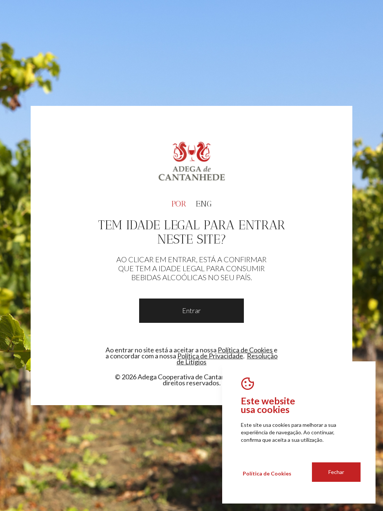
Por (178, 204)
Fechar (336, 472)
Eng (204, 204)
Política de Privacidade (210, 356)
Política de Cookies (245, 350)
